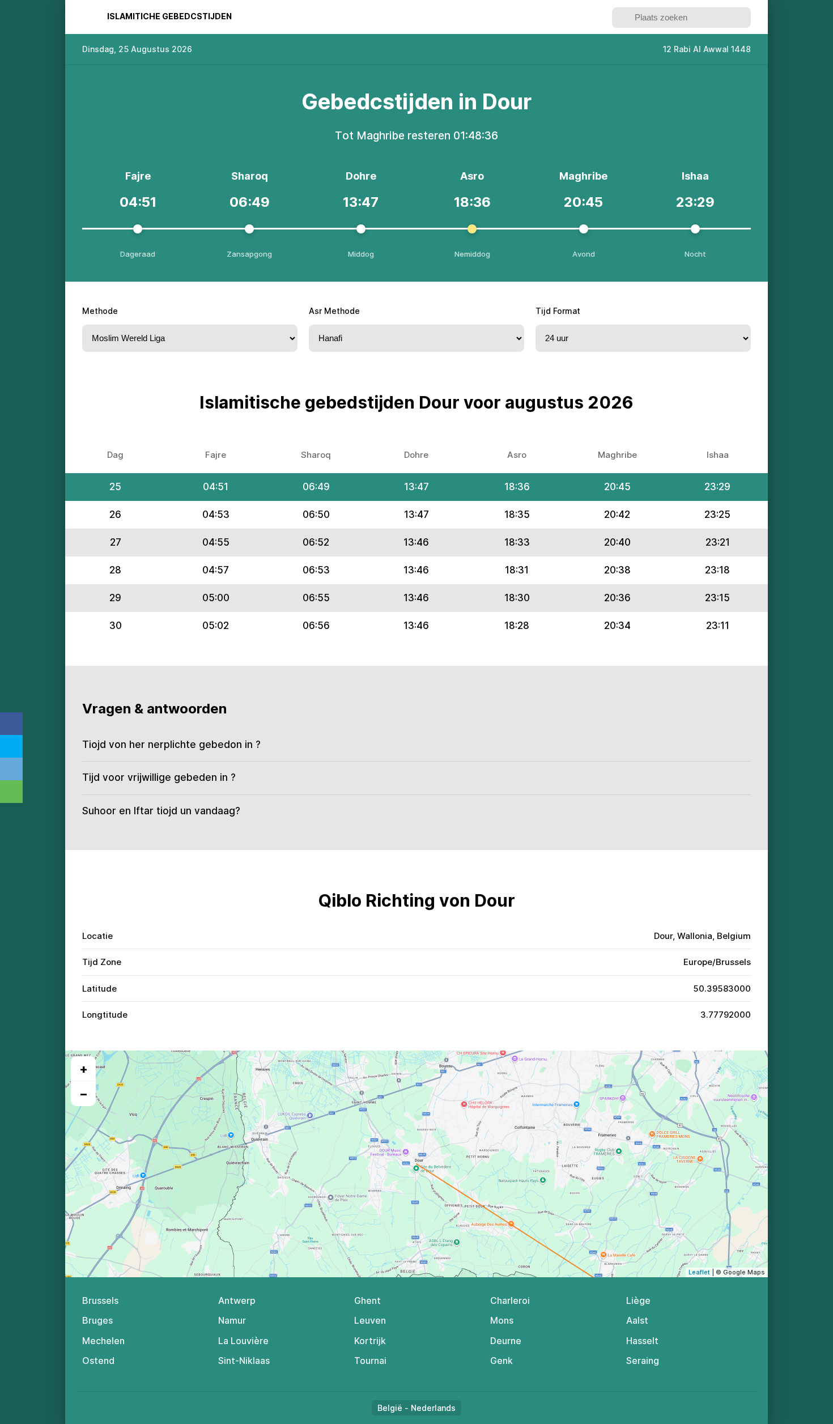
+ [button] (83, 1068)
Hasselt (642, 1340)
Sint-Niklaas (244, 1360)
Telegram (11, 769)
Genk (501, 1360)
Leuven (370, 1320)
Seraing (642, 1360)
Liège (638, 1300)
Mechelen (103, 1340)
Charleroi (510, 1300)
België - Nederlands (416, 1408)
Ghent (367, 1300)
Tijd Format (558, 311)
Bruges (97, 1320)
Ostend (98, 1360)
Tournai (370, 1360)
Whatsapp (11, 791)
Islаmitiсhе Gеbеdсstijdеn (169, 16)
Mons (501, 1320)
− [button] (83, 1093)
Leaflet (699, 1272)
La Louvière (243, 1340)
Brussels (100, 1300)
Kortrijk (370, 1340)
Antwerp (237, 1300)
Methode (100, 311)
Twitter (11, 746)
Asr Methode (334, 311)
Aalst (637, 1320)
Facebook (11, 723)
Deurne (505, 1340)
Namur (232, 1320)
